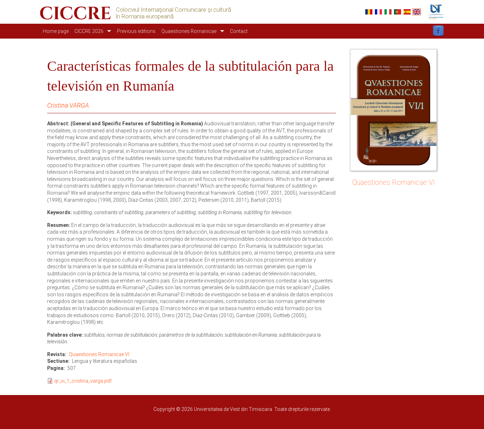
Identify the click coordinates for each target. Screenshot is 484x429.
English (417, 12)
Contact (239, 31)
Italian (388, 12)
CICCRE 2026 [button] (88, 31)
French (378, 12)
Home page (56, 31)
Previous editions (136, 31)
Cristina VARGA (68, 105)
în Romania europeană (145, 16)
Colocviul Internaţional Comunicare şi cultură (173, 9)
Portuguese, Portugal (397, 12)
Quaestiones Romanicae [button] (188, 31)
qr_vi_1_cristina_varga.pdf (83, 381)
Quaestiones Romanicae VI (99, 354)
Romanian (369, 12)
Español (407, 12)
